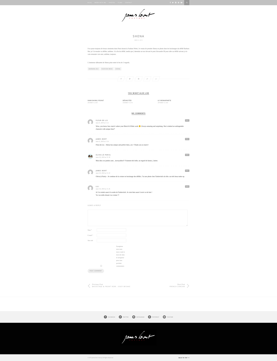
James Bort (101, 139)
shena (117, 69)
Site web (90, 240)
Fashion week (107, 69)
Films (120, 2)
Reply (187, 120)
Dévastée (127, 100)
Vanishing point (96, 100)
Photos (112, 2)
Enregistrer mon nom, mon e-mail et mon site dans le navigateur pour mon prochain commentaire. (120, 256)
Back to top (183, 358)
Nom (90, 230)
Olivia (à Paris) (103, 155)
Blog (90, 2)
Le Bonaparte (164, 100)
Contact (128, 2)
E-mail (90, 235)
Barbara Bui (94, 69)
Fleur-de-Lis (102, 120)
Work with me (100, 2)
